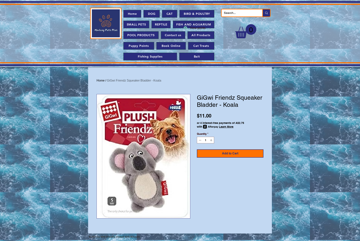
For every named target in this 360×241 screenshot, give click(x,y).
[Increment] (211, 140)
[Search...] (266, 12)
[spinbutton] (205, 140)
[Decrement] (199, 140)
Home (101, 80)
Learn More (226, 126)
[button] (245, 31)
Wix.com (135, 236)
